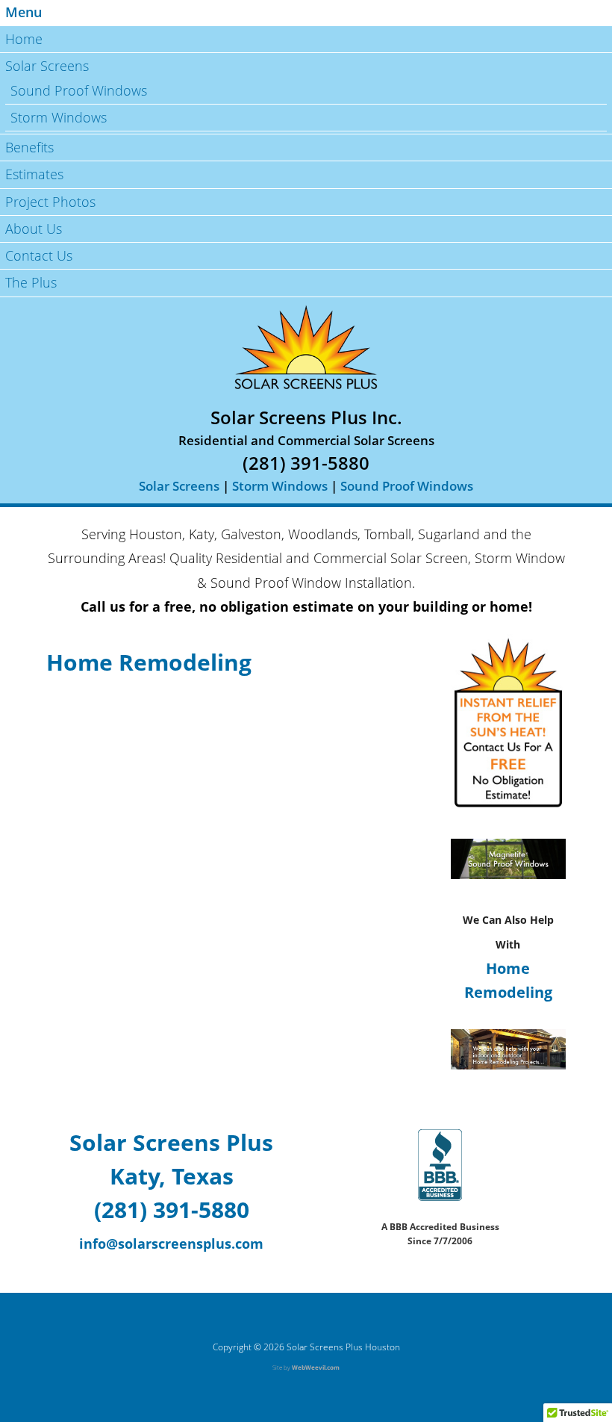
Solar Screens (47, 66)
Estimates (34, 174)
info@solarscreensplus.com (171, 1243)
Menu (23, 12)
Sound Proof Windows (78, 90)
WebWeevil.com (316, 1367)
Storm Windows (58, 117)
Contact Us (38, 255)
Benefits (29, 147)
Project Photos (50, 202)
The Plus (31, 282)
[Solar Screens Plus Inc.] (306, 347)
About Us (33, 228)
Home (24, 39)
